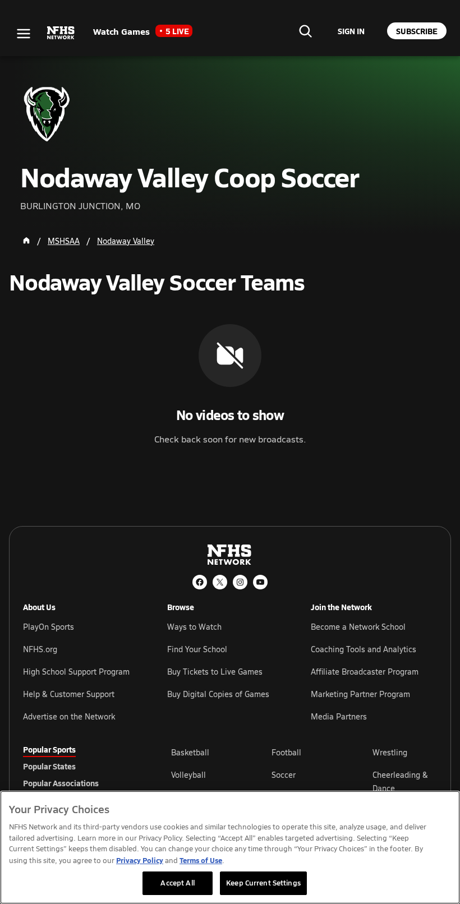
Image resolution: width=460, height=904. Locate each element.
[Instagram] (240, 582)
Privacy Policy (139, 860)
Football (286, 752)
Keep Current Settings (263, 883)
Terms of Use (201, 860)
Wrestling (389, 752)
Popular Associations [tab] (61, 783)
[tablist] (79, 766)
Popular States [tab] (49, 766)
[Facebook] (199, 582)
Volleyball (188, 774)
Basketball (190, 752)
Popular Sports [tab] (49, 749)
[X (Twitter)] (220, 582)
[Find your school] (305, 31)
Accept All (177, 883)
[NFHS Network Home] (61, 33)
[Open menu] (23, 34)
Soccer (284, 774)
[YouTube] (260, 582)
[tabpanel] (304, 781)
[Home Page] (26, 240)
